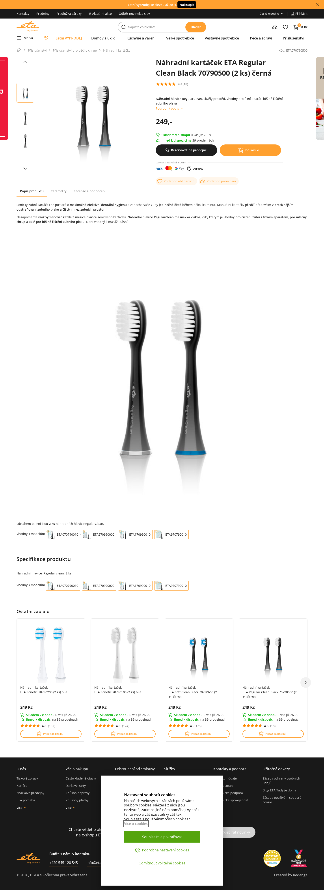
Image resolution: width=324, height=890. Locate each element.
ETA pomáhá (26, 800)
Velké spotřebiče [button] (180, 38)
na (65, 719)
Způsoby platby (77, 800)
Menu (28, 38)
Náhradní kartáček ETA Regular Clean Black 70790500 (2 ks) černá (269, 692)
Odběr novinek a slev (134, 13)
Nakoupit (187, 5)
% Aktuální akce (100, 13)
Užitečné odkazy (276, 769)
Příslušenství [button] (293, 38)
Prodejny (42, 13)
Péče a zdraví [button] (261, 38)
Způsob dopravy (77, 793)
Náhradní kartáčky (116, 50)
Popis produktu (32, 191)
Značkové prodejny (30, 793)
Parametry (59, 191)
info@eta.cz (96, 862)
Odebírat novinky (236, 832)
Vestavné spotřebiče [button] (222, 38)
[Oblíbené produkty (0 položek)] (285, 27)
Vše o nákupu (77, 769)
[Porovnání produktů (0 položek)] (274, 27)
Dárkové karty (76, 785)
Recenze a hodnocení (90, 191)
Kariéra (22, 785)
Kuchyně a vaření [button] (141, 38)
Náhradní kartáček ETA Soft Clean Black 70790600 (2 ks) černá (192, 692)
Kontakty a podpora (229, 769)
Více (19, 808)
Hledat (196, 27)
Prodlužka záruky (69, 13)
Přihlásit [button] (301, 13)
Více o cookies (136, 823)
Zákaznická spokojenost (230, 800)
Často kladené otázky (81, 778)
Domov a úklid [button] (103, 38)
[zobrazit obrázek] (25, 62)
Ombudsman (223, 785)
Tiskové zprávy (27, 778)
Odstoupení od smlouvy (135, 769)
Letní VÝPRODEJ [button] (69, 38)
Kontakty (23, 13)
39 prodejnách (203, 140)
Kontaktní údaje (225, 778)
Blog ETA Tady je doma (279, 790)
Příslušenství (37, 50)
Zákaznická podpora (228, 793)
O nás (21, 769)
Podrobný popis (167, 108)
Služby (169, 769)
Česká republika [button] (269, 13)
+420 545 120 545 (63, 862)
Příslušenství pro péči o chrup (75, 50)
